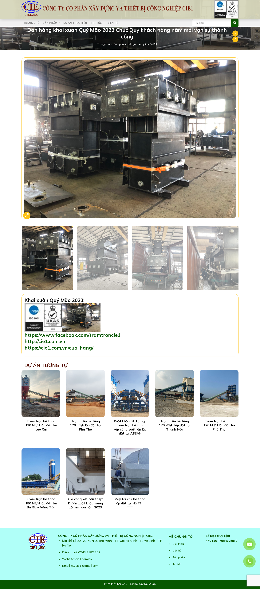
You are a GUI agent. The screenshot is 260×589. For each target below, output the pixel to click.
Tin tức (96, 22)
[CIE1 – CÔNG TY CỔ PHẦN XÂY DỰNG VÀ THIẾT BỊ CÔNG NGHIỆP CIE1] (107, 8)
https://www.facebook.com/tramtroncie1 (72, 335)
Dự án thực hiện (75, 22)
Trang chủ (31, 22)
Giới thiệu (178, 543)
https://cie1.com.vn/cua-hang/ (59, 348)
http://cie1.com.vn (45, 341)
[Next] (229, 139)
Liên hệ (113, 22)
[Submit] (234, 23)
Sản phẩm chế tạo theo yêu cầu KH (135, 44)
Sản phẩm (50, 22)
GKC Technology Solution (139, 584)
